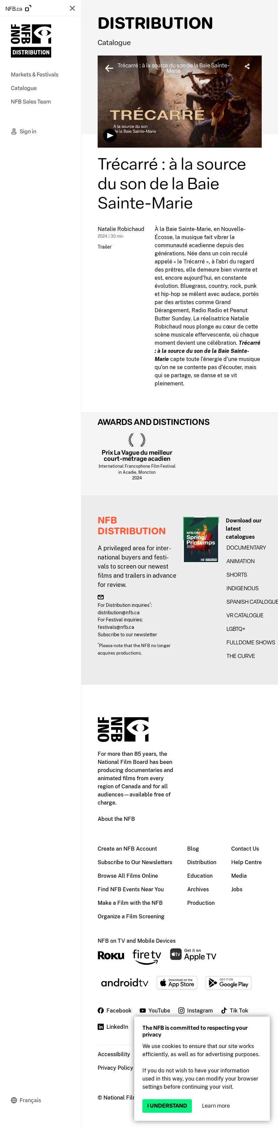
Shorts (236, 575)
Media (239, 876)
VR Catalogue (245, 615)
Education (200, 876)
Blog (193, 849)
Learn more (216, 1106)
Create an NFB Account (127, 849)
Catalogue (114, 42)
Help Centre (246, 862)
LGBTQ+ (235, 629)
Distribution (201, 862)
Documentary (246, 548)
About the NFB (116, 819)
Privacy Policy (115, 1068)
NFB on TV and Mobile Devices (137, 941)
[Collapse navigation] (72, 8)
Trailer (105, 247)
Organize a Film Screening (131, 916)
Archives (198, 889)
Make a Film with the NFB (130, 903)
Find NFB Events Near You (131, 889)
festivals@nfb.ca (116, 627)
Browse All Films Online (128, 876)
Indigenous (242, 588)
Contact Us (245, 849)
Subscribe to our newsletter (127, 634)
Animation (240, 561)
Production (201, 903)
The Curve (240, 656)
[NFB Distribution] (31, 42)
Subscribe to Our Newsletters (135, 862)
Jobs (236, 889)
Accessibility (114, 1054)
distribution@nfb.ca (119, 612)
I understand (167, 1106)
